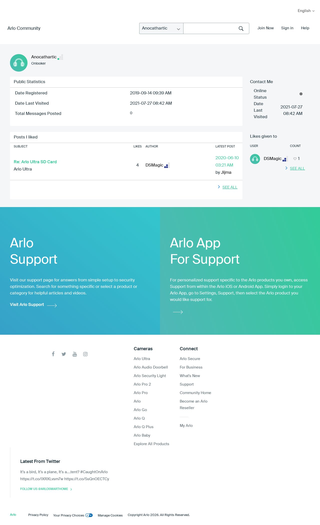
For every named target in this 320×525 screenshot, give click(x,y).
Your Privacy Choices (68, 515)
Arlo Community (24, 28)
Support (187, 384)
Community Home (195, 393)
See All (230, 187)
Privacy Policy (38, 515)
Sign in (287, 28)
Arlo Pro (141, 393)
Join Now (266, 28)
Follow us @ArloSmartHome (44, 489)
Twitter (64, 354)
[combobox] (216, 28)
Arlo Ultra (23, 169)
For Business (191, 367)
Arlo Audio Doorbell (151, 367)
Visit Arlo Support (27, 305)
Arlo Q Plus (144, 427)
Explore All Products (151, 444)
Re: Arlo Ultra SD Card (35, 162)
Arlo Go (140, 410)
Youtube (75, 354)
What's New (190, 376)
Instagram (85, 354)
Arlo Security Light (150, 376)
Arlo (137, 401)
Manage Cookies (110, 515)
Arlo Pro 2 (142, 384)
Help (305, 28)
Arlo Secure (190, 359)
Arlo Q (139, 418)
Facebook (53, 354)
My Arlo (7, 3)
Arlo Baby (142, 435)
